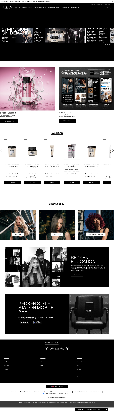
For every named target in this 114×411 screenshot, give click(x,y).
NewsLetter (37, 391)
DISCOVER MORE (9, 121)
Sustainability (80, 376)
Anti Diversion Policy (95, 391)
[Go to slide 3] (107, 44)
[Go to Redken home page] (7, 7)
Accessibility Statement (80, 391)
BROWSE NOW (67, 121)
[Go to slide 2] (105, 44)
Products (17, 7)
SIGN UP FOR (89, 409)
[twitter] (51, 349)
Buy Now (12, 182)
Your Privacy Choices (50, 393)
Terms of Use (13, 391)
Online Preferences (25, 391)
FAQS (78, 365)
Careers (79, 369)
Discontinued (7, 372)
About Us (79, 356)
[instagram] (62, 349)
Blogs (41, 365)
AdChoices (81, 402)
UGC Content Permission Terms (52, 391)
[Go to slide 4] (109, 44)
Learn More (77, 274)
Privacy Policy (67, 391)
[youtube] (57, 349)
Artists (41, 361)
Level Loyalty (65, 7)
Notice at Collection (64, 393)
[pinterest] (67, 349)
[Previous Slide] (1, 35)
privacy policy (91, 402)
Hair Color (6, 365)
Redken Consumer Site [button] (97, 4)
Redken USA (59, 386)
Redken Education (27, 7)
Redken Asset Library (54, 7)
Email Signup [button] (108, 4)
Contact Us (79, 372)
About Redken (80, 361)
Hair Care (6, 361)
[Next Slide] (112, 35)
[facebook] (46, 349)
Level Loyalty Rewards (43, 1)
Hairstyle (6, 369)
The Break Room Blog (40, 7)
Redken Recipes (75, 7)
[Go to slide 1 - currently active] (103, 44)
